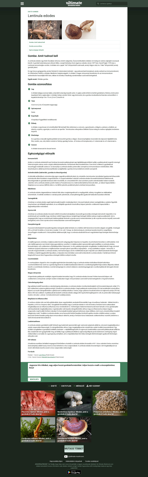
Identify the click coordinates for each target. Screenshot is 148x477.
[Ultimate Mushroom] (74, 3)
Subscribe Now (74, 240)
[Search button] (98, 3)
